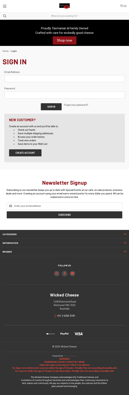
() (124, 6)
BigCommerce (70, 356)
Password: (9, 88)
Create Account (25, 152)
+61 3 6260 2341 (66, 315)
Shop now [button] (64, 40)
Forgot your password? (76, 105)
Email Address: (12, 72)
